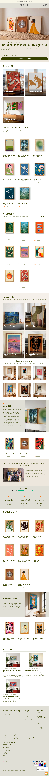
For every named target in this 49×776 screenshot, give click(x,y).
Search (4, 735)
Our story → (28, 479)
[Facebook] (26, 719)
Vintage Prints (6, 752)
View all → (5, 134)
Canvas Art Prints (6, 746)
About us (5, 734)
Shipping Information (33, 735)
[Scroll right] (45, 446)
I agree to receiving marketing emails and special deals (42, 727)
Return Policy (17, 738)
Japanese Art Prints (7, 744)
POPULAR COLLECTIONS (9, 742)
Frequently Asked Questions (35, 737)
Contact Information (33, 734)
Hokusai (4, 749)
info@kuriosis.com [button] (28, 716)
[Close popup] (47, 767)
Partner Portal (6, 737)
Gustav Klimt (5, 755)
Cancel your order (33, 738)
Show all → (43, 514)
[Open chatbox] (46, 773)
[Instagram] (29, 719)
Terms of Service (17, 735)
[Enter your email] (45, 723)
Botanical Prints (6, 750)
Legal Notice (17, 734)
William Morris (6, 753)
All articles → (43, 649)
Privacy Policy (17, 737)
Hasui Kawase (6, 747)
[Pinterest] (32, 719)
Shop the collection (24, 58)
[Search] (41, 5)
